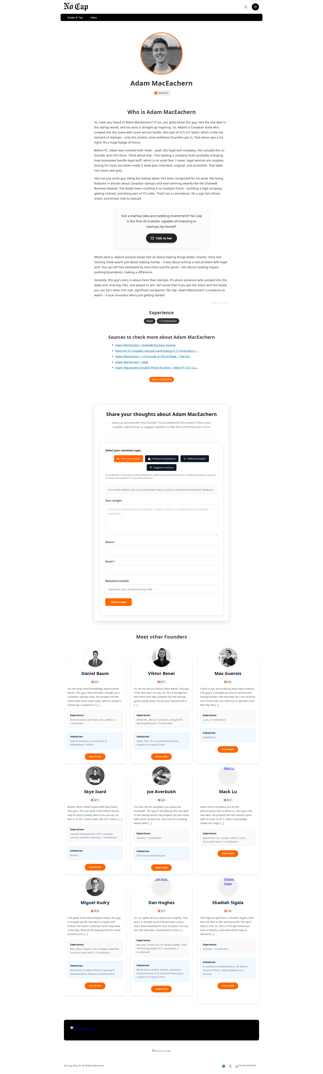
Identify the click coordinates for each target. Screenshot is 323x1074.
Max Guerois (227, 673)
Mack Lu (228, 792)
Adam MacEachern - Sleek (131, 362)
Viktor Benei (161, 673)
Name (110, 542)
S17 (163, 911)
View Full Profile (162, 379)
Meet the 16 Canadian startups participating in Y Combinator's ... (156, 351)
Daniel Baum (95, 673)
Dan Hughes (161, 902)
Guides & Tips (75, 17)
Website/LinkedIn (117, 581)
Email (110, 561)
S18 (229, 911)
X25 (229, 681)
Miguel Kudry (95, 902)
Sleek (149, 321)
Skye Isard (95, 792)
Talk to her (164, 238)
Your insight (113, 500)
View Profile (97, 757)
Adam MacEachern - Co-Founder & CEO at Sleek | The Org (152, 356)
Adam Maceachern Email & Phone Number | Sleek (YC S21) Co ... (156, 367)
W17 (162, 681)
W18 (96, 911)
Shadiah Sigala (227, 902)
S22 (163, 800)
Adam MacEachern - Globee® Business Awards (145, 345)
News (94, 17)
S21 (166, 92)
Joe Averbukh (161, 792)
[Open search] (245, 7)
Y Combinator (168, 321)
